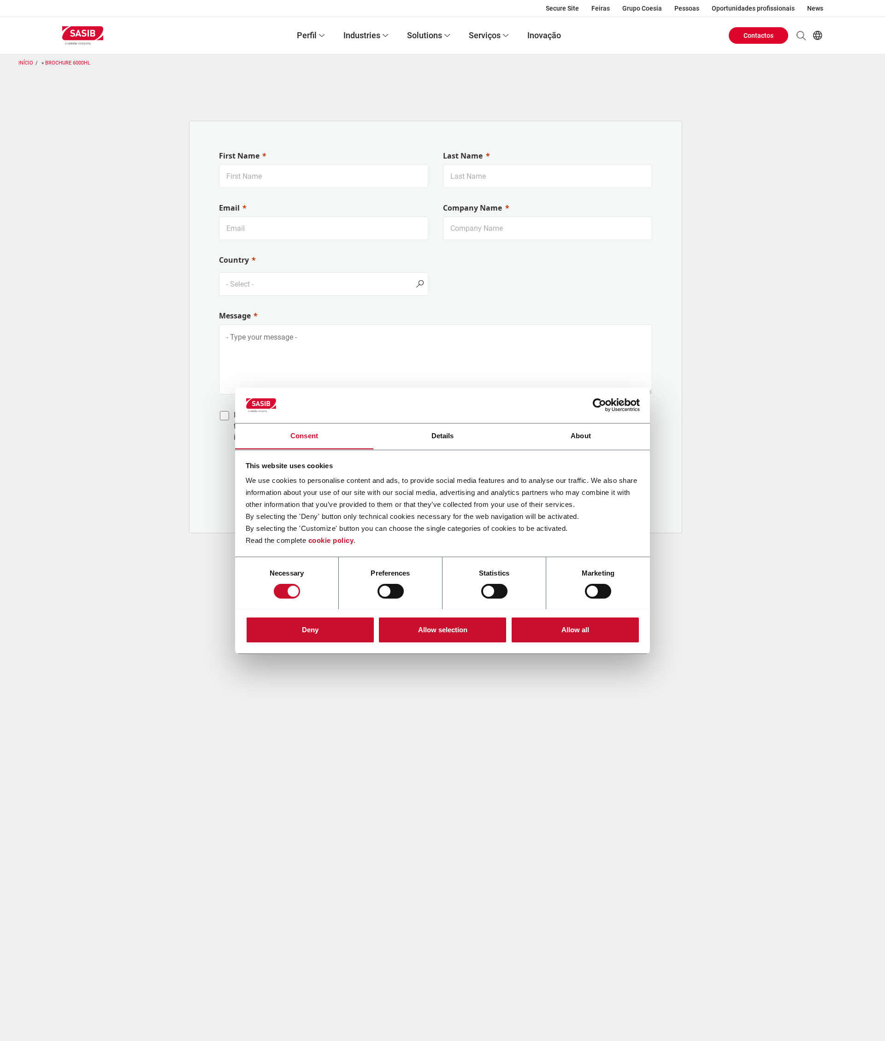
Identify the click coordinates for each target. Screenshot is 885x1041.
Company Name (472, 208)
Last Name (463, 156)
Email (229, 208)
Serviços (485, 35)
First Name (239, 156)
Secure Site (562, 8)
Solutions (424, 35)
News (815, 8)
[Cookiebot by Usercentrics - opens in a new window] (599, 405)
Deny (310, 629)
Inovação (544, 35)
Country (234, 260)
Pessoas (686, 8)
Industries (361, 35)
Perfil (307, 35)
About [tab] (581, 435)
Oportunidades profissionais (753, 8)
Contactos (758, 35)
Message (235, 316)
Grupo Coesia (642, 8)
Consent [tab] (304, 435)
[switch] (391, 591)
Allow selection (442, 629)
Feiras (600, 8)
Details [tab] (442, 435)
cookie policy (331, 540)
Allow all (575, 629)
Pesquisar (801, 35)
